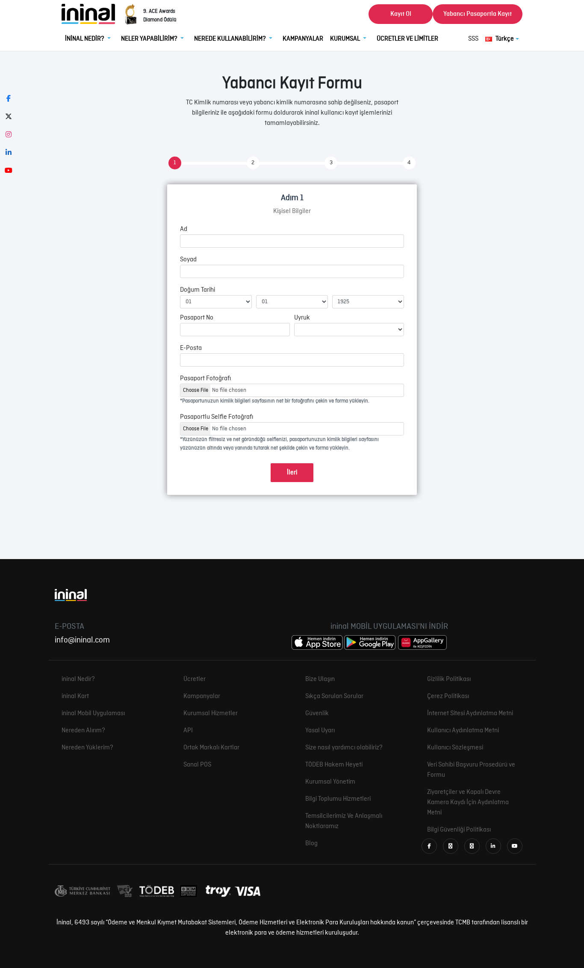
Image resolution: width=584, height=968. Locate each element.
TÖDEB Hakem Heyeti (334, 765)
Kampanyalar (201, 696)
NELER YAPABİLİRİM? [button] (150, 39)
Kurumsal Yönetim (330, 782)
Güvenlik (317, 713)
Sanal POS (197, 765)
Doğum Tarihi (197, 290)
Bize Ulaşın (320, 679)
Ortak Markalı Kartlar (211, 747)
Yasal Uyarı (320, 730)
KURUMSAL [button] (345, 39)
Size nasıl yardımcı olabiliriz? (344, 747)
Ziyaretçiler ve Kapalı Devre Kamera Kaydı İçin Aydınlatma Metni (468, 802)
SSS (473, 39)
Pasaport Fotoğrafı (205, 378)
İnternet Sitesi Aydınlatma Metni (470, 713)
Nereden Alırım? (83, 730)
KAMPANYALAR (303, 39)
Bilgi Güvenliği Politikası (459, 830)
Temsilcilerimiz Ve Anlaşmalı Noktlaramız (343, 821)
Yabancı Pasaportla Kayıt (477, 14)
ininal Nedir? (78, 679)
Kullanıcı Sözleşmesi (455, 747)
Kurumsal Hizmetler (210, 713)
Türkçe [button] (505, 39)
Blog (311, 843)
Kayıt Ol (400, 14)
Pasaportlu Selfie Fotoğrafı (216, 417)
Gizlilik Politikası (449, 679)
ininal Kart (75, 696)
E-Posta (191, 348)
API (188, 730)
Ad (183, 229)
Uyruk (302, 318)
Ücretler (194, 679)
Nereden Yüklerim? (87, 747)
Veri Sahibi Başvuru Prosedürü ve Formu (471, 770)
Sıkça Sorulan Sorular (334, 696)
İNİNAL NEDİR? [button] (85, 39)
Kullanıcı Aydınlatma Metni (463, 730)
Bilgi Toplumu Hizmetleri (338, 799)
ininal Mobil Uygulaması (93, 713)
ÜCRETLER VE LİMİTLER (407, 39)
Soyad (188, 259)
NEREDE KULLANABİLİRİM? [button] (230, 39)
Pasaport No (196, 318)
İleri (292, 472)
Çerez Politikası (448, 696)
